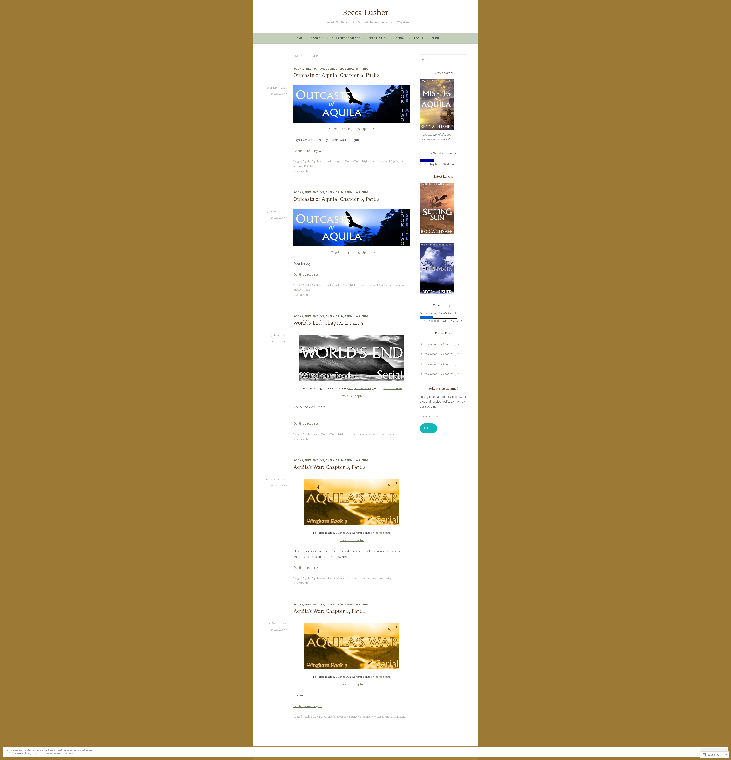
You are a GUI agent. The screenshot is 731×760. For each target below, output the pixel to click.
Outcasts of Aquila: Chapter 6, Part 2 (336, 76)
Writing (362, 68)
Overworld (334, 68)
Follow (428, 428)
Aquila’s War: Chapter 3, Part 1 (329, 611)
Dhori (345, 285)
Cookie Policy (67, 753)
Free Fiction (378, 38)
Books (316, 38)
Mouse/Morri (353, 161)
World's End (389, 434)
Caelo (337, 285)
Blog (435, 38)
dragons (338, 161)
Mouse (341, 578)
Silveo (380, 578)
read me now (395, 285)
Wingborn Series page (361, 388)
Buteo (322, 716)
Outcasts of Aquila (387, 161)
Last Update (363, 129)
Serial (400, 38)
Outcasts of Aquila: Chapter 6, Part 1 (442, 364)
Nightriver (368, 161)
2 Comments (301, 171)
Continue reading (307, 150)
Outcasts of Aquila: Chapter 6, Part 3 (442, 344)
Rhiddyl (308, 166)
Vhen (307, 289)
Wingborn (374, 434)
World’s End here (393, 388)
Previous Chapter (352, 396)
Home (298, 38)
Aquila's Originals (322, 161)
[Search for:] (443, 59)
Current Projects (346, 38)
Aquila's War (319, 578)
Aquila (306, 161)
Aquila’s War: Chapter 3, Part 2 (329, 467)
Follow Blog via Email (443, 389)
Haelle (332, 578)
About (418, 38)
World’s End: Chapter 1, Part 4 (328, 323)
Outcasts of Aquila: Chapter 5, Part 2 (336, 199)
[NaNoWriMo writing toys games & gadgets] (443, 160)
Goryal (315, 434)
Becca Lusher (366, 13)
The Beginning (341, 129)
